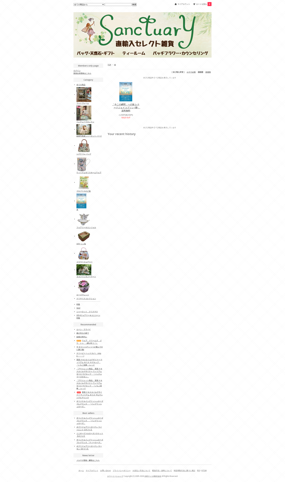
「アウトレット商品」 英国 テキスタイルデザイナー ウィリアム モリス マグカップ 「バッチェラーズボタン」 (89, 372)
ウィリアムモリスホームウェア (88, 172)
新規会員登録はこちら (82, 73)
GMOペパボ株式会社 (152, 476)
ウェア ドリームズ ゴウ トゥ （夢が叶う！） (89, 341)
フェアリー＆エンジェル (86, 227)
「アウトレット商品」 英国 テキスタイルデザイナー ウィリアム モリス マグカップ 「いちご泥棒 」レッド (89, 384)
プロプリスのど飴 (83, 191)
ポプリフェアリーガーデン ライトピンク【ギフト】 (89, 428)
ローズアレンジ (82, 295)
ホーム (81, 470)
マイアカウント (184, 4)
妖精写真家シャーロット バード (89, 136)
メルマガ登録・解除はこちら (88, 460)
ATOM (204, 470)
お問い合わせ (105, 470)
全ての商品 (80, 84)
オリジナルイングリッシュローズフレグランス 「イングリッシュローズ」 (89, 404)
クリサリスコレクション (86, 298)
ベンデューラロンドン (85, 121)
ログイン (77, 70)
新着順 (208, 72)
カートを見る (203, 4)
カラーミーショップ (115, 476)
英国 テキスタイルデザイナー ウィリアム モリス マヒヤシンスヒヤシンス (89, 395)
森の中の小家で (82, 333)
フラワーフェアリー (84, 262)
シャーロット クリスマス (87, 311)
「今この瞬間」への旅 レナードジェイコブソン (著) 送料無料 (126, 107)
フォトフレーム (82, 103)
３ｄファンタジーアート (86, 276)
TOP (109, 65)
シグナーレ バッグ (83, 154)
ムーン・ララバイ (83, 329)
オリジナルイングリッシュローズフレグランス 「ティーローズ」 (89, 441)
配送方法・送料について (162, 470)
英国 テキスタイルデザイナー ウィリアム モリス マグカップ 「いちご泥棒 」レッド (89, 362)
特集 (78, 304)
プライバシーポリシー (122, 470)
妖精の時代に (81, 337)
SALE (78, 308)
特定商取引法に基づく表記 (184, 470)
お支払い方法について (141, 470)
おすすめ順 (191, 72)
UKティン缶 (81, 243)
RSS (198, 470)
